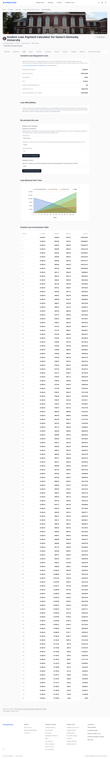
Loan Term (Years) (27, 148)
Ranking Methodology (30, 730)
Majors (31, 51)
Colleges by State (71, 744)
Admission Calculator (94, 51)
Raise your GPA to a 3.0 (94, 733)
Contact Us (27, 733)
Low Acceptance (49, 749)
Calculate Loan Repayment (31, 155)
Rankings (50, 2)
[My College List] (105, 2)
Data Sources (28, 727)
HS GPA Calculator (93, 730)
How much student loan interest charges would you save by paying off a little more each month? (50, 163)
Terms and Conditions (8, 756)
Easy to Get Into (49, 747)
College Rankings (50, 727)
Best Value (48, 733)
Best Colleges (49, 730)
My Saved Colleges (72, 735)
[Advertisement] (11, 80)
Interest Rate (53, 142)
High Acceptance (50, 744)
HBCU (46, 738)
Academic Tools (69, 2)
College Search (71, 733)
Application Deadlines (51, 735)
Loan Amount (26, 135)
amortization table (31, 65)
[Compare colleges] (102, 2)
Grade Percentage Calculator (96, 736)
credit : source (98, 32)
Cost (24, 51)
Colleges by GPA (71, 730)
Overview (7, 51)
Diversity (38, 51)
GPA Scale (90, 740)
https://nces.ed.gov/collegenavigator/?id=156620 (32, 709)
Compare (59, 2)
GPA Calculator (92, 727)
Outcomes (48, 51)
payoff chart (42, 65)
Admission (16, 51)
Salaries (56, 51)
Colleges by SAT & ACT (73, 727)
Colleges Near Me (72, 741)
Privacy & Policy (19, 756)
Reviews (82, 51)
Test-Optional (49, 741)
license (105, 32)
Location (65, 51)
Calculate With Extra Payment (31, 171)
